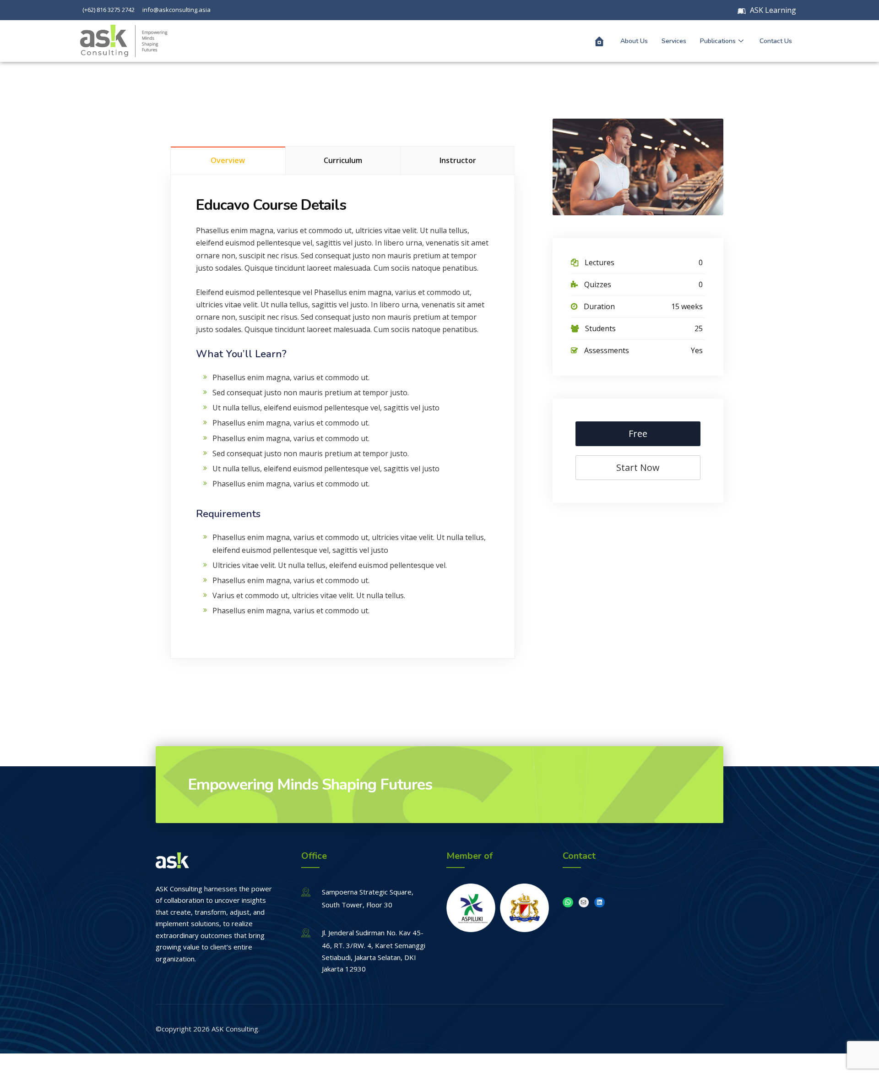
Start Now (638, 467)
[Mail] (584, 902)
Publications (718, 41)
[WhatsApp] (568, 902)
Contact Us (776, 41)
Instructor (458, 160)
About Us (634, 41)
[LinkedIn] (599, 902)
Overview (228, 160)
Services (674, 41)
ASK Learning (772, 10)
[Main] (599, 41)
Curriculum (343, 160)
